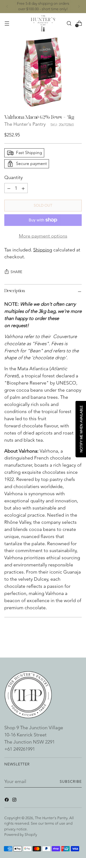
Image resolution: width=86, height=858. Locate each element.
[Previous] (7, 6)
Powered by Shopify (20, 835)
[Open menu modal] (7, 23)
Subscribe (71, 781)
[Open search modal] (69, 23)
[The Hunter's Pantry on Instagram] (15, 800)
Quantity (13, 177)
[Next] (79, 6)
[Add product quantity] (9, 188)
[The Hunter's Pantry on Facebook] (7, 800)
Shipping (42, 250)
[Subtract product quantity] (23, 188)
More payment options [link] (43, 236)
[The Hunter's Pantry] (43, 23)
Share (16, 272)
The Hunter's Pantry (25, 124)
